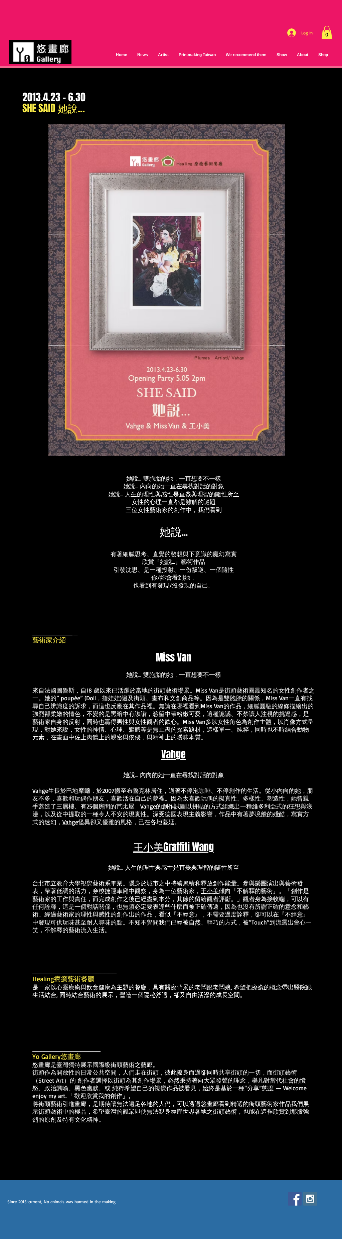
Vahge (40, 790)
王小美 (210, 890)
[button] (326, 32)
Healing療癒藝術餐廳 (63, 979)
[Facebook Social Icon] (295, 1199)
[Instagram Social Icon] (310, 1199)
